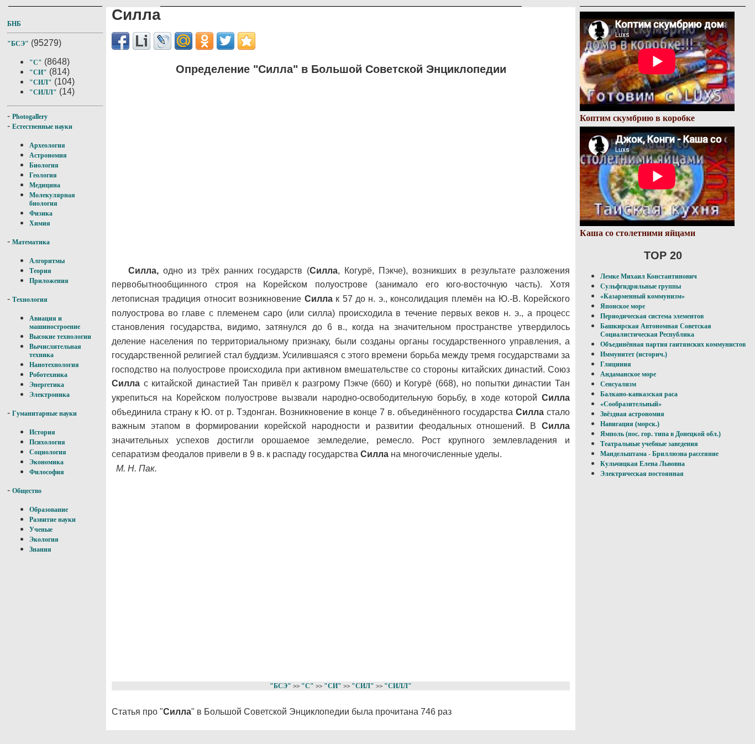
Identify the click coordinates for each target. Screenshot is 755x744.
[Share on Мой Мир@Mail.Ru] (183, 41)
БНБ (14, 24)
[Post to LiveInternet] (141, 41)
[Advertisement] (322, 163)
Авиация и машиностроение (54, 323)
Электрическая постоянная (642, 474)
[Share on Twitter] (225, 41)
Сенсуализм (618, 384)
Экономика (46, 462)
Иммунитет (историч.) (633, 354)
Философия (46, 472)
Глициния (615, 364)
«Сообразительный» (631, 404)
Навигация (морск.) (629, 424)
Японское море (622, 306)
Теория (40, 271)
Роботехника (48, 375)
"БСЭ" (18, 44)
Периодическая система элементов (652, 316)
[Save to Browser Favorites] (246, 41)
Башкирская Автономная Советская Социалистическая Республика (655, 330)
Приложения (49, 281)
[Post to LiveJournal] (162, 41)
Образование (48, 510)
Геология (43, 175)
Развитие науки (52, 519)
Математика (31, 242)
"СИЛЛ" (43, 92)
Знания (40, 549)
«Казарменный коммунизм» (642, 296)
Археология (47, 145)
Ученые (41, 529)
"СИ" (38, 72)
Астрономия (48, 155)
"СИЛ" (40, 82)
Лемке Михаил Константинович (648, 276)
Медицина (44, 185)
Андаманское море (628, 374)
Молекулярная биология (52, 199)
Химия (39, 223)
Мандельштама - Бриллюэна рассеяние (659, 454)
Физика (41, 213)
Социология (47, 452)
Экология (44, 539)
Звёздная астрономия (632, 414)
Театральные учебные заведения (649, 444)
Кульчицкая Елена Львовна (642, 464)
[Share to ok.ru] (204, 41)
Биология (44, 165)
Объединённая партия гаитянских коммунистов (673, 344)
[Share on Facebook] (120, 41)
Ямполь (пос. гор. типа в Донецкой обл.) (660, 434)
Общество (26, 491)
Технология (30, 299)
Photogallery (30, 116)
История (42, 432)
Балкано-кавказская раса (639, 394)
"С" (35, 62)
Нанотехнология (54, 365)
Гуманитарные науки (44, 413)
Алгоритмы (47, 261)
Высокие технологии (60, 336)
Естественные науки (42, 126)
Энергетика (46, 385)
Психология (47, 442)
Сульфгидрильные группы (640, 286)
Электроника (49, 395)
